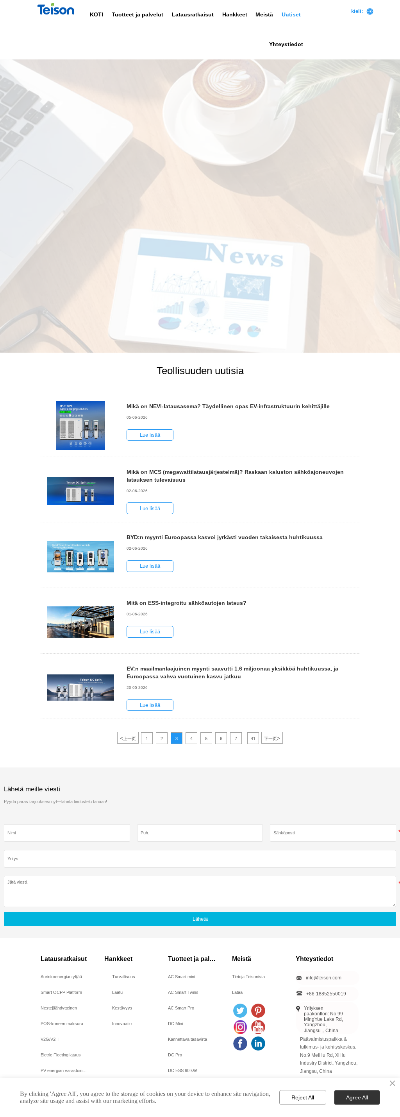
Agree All (357, 1097)
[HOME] (56, 8)
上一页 (128, 738)
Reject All (302, 1097)
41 (253, 738)
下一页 (272, 738)
